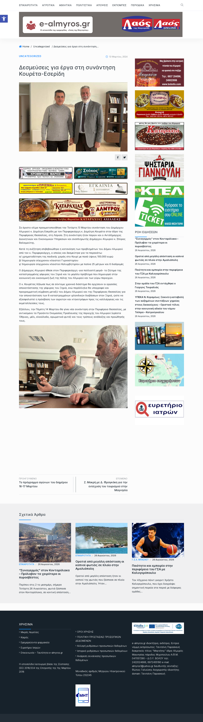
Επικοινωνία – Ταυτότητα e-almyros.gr (42, 652)
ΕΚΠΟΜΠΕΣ (119, 5)
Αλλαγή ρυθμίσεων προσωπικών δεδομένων (102, 645)
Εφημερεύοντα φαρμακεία (35, 642)
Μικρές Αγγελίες (30, 632)
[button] (4, 19)
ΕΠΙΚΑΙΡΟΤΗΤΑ (28, 5)
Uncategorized (41, 46)
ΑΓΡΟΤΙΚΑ (48, 5)
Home (25, 46)
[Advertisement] (73, 436)
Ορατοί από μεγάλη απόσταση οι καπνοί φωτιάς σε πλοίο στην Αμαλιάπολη (99, 565)
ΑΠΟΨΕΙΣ (102, 5)
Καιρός (24, 637)
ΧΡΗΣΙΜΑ (154, 5)
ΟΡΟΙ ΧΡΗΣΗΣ (85, 631)
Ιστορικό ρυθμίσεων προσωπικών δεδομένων (102, 650)
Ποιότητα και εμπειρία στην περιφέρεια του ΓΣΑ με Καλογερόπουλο (152, 569)
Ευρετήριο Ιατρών (30, 647)
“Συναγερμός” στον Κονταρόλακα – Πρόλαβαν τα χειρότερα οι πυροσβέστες (156, 242)
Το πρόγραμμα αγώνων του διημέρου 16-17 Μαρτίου (43, 482)
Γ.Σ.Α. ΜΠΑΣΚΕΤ (140, 559)
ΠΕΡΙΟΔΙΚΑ (137, 5)
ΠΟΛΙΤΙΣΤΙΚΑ (84, 5)
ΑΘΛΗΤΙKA (65, 5)
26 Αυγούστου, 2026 (49, 564)
